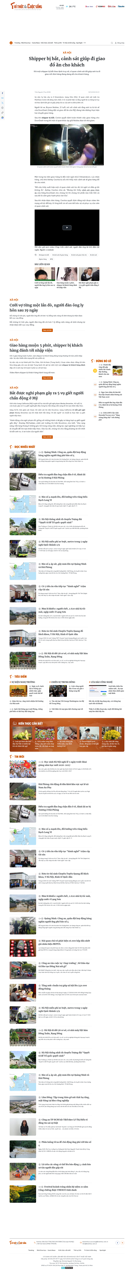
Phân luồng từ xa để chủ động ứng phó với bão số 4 (64, 1144)
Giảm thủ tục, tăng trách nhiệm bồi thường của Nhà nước (26, 702)
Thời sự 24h (58, 43)
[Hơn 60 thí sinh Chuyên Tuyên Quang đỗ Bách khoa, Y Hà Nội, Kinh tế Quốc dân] (23, 638)
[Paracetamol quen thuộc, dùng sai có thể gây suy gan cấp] (89, 733)
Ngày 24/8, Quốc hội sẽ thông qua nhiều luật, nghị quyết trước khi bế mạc (36, 691)
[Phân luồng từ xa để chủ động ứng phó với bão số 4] (23, 1149)
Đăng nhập (120, 43)
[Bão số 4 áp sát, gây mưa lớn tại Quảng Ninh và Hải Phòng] (23, 571)
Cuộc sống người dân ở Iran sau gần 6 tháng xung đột (76, 688)
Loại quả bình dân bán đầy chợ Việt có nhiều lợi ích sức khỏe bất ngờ (22, 744)
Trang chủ (11, 42)
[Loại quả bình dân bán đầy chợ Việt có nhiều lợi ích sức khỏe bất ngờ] (22, 733)
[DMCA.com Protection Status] (67, 1268)
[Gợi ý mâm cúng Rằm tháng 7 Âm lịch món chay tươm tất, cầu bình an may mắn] (45, 733)
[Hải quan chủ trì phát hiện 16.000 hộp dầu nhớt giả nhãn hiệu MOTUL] (23, 948)
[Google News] (2, 117)
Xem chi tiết (47, 330)
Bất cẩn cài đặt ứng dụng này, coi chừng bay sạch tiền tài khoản (105, 702)
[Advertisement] (67, 26)
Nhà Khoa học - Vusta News (30, 43)
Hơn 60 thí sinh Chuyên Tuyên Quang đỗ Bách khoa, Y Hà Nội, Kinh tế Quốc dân (60, 633)
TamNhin (121, 6)
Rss (122, 1243)
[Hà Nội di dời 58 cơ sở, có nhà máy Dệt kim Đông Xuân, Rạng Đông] (23, 660)
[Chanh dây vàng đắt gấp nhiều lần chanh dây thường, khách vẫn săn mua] (117, 371)
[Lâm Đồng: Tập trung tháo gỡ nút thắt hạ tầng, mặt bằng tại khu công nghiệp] (23, 1104)
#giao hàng (43, 259)
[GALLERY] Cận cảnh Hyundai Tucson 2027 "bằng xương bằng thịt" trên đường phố (109, 416)
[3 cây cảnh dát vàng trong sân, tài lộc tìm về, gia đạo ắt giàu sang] (111, 733)
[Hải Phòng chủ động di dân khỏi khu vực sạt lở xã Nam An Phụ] (23, 791)
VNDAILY (100, 6)
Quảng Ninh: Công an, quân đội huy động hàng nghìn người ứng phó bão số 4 (62, 454)
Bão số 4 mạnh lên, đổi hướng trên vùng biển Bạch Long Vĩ (62, 499)
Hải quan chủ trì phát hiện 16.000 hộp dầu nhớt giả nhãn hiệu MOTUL (64, 942)
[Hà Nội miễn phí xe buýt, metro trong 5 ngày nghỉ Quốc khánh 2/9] (23, 549)
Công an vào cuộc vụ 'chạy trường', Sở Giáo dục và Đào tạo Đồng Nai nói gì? (64, 965)
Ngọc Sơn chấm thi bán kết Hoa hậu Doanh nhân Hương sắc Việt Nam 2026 (110, 394)
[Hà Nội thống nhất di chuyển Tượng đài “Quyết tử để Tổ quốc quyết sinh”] (23, 526)
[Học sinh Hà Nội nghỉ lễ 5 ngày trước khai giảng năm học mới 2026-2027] (23, 769)
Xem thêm (84, 43)
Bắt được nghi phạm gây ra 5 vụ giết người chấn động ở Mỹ (89, 285)
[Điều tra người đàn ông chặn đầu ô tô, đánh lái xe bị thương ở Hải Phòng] (23, 481)
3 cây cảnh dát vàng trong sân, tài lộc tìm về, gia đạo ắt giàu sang (111, 744)
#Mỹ (51, 259)
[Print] (2, 107)
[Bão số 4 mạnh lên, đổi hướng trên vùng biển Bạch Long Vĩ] (23, 504)
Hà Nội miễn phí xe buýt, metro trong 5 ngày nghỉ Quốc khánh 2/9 (62, 543)
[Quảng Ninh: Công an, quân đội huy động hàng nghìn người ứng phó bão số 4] (23, 459)
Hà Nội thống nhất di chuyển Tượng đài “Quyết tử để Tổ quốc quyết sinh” (60, 521)
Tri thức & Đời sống (69, 43)
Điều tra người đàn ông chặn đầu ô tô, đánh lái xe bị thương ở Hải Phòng (61, 476)
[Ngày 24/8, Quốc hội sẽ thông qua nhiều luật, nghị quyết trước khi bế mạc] (18, 691)
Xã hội (67, 52)
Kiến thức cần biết (47, 43)
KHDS (89, 6)
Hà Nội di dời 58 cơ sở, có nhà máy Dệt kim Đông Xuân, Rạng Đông (63, 655)
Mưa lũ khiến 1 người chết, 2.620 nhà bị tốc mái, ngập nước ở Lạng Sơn (61, 610)
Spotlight (79, 43)
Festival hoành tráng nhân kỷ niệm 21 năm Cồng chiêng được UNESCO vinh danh (63, 1188)
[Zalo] (2, 98)
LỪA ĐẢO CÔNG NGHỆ (101, 682)
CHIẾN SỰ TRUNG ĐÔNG (63, 682)
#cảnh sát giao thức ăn (79, 255)
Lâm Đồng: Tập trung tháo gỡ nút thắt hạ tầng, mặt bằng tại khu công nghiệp (63, 1099)
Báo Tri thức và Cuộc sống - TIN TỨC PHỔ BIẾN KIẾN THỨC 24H (26, 6)
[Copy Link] (2, 112)
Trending (17, 43)
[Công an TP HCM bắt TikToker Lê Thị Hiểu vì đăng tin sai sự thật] (23, 1127)
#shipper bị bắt (44, 255)
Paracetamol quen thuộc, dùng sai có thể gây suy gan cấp (89, 744)
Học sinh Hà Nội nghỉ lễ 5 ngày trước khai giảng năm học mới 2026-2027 (62, 764)
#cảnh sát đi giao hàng (60, 255)
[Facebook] (2, 93)
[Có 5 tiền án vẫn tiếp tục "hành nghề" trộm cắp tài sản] (23, 593)
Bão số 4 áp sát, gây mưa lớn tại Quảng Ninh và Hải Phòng (62, 566)
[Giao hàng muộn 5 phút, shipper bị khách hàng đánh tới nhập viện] (67, 274)
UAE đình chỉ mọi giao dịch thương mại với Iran (66, 710)
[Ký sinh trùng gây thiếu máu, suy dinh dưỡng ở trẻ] (67, 733)
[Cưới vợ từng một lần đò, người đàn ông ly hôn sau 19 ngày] (45, 274)
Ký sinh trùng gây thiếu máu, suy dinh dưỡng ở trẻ (65, 744)
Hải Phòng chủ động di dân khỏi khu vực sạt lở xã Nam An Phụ (63, 786)
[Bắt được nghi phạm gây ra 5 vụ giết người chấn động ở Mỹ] (89, 274)
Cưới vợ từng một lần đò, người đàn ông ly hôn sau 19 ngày (45, 285)
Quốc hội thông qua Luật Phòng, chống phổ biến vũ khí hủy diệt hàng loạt (26, 710)
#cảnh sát (93, 255)
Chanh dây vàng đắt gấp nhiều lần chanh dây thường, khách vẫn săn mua (105, 370)
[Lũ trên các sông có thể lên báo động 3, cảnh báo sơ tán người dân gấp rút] (23, 1171)
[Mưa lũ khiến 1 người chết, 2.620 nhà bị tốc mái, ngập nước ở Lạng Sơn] (23, 616)
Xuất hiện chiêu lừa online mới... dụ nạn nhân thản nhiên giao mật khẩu (116, 689)
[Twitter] (2, 102)
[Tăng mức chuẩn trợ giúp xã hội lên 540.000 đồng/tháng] (23, 992)
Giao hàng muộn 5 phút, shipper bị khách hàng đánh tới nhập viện (67, 285)
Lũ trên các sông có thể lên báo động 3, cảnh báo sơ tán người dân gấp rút (64, 1166)
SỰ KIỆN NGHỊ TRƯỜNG (23, 682)
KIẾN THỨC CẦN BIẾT (30, 723)
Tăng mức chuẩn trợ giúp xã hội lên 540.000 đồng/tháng (62, 987)
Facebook (117, 1243)
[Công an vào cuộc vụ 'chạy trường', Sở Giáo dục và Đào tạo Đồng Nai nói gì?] (23, 970)
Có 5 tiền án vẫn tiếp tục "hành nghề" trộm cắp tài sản (62, 588)
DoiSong (112, 6)
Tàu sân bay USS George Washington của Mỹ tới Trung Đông (66, 702)
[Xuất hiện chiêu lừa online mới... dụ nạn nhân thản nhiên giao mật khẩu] (98, 691)
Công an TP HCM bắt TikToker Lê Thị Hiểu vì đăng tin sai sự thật (63, 1121)
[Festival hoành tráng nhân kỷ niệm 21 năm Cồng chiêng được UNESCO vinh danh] (23, 1194)
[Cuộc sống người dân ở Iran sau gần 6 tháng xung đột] (58, 691)
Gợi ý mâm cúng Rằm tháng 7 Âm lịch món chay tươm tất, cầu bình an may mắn (44, 745)
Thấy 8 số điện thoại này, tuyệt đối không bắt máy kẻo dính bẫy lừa (105, 710)
